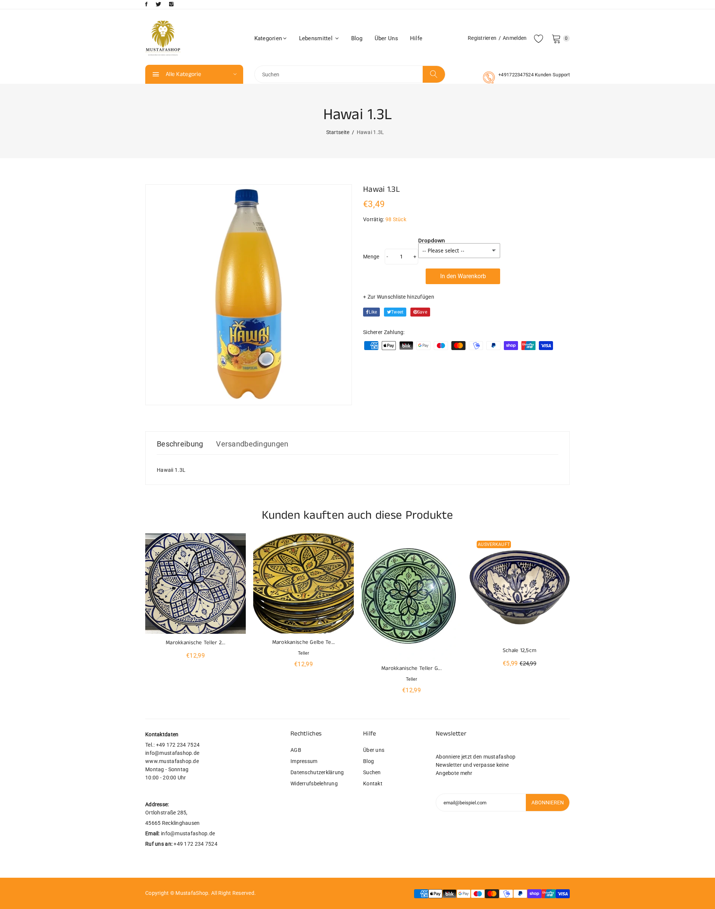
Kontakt (372, 783)
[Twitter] (158, 4)
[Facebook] (146, 4)
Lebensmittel (316, 38)
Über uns (386, 38)
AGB (295, 750)
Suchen (372, 772)
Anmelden (515, 38)
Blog (357, 38)
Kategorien (268, 38)
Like (373, 312)
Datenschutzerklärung (317, 772)
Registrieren (482, 38)
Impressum (304, 761)
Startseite (338, 132)
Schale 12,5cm (520, 650)
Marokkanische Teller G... (411, 668)
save (422, 312)
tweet (397, 312)
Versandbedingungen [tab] (252, 443)
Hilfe (416, 38)
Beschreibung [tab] (180, 443)
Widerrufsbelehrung (314, 783)
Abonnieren (547, 802)
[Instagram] (171, 4)
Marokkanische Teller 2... (195, 642)
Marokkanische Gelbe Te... (303, 642)
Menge (371, 257)
